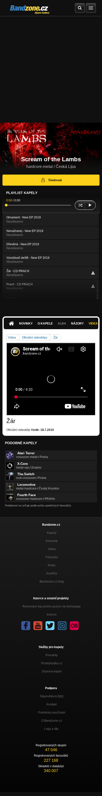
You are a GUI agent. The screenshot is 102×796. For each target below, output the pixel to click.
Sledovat (55, 180)
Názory (77, 323)
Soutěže (51, 573)
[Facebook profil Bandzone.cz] (25, 625)
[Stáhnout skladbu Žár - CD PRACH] (93, 273)
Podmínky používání (51, 712)
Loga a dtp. (51, 729)
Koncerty (52, 541)
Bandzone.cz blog (52, 581)
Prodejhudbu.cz (51, 663)
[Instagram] (62, 625)
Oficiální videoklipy (34, 337)
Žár (55, 337)
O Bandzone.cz (51, 720)
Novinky (26, 323)
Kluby (51, 565)
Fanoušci (52, 557)
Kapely (51, 533)
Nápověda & (51, 696)
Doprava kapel (52, 671)
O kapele (45, 323)
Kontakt (52, 704)
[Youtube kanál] (37, 625)
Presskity (52, 655)
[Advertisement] (51, 69)
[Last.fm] (74, 625)
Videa (12, 337)
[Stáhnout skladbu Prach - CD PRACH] (93, 286)
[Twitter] (50, 625)
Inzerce (52, 614)
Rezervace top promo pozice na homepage (52, 606)
